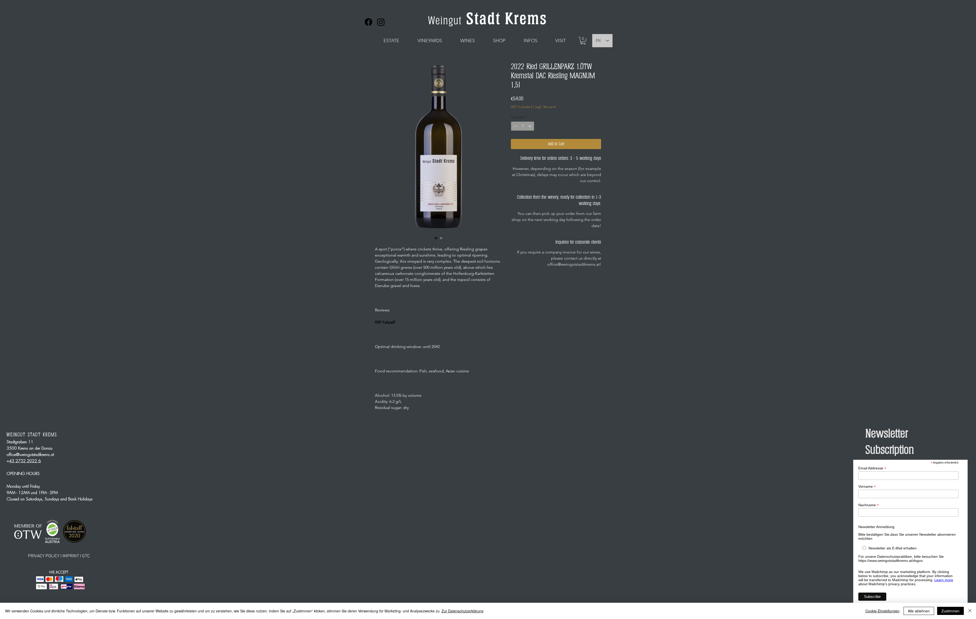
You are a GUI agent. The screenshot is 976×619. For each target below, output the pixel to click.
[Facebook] (368, 22)
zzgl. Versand (545, 106)
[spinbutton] (522, 126)
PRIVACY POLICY (44, 556)
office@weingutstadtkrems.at (30, 454)
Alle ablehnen (919, 610)
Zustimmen (950, 610)
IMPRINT (71, 556)
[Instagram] (381, 22)
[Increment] (530, 126)
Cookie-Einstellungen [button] (882, 610)
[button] (391, 40)
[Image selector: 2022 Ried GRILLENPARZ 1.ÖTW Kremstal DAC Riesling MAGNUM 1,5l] (435, 238)
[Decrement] (515, 126)
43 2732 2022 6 (25, 461)
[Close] (970, 611)
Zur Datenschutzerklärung (462, 610)
